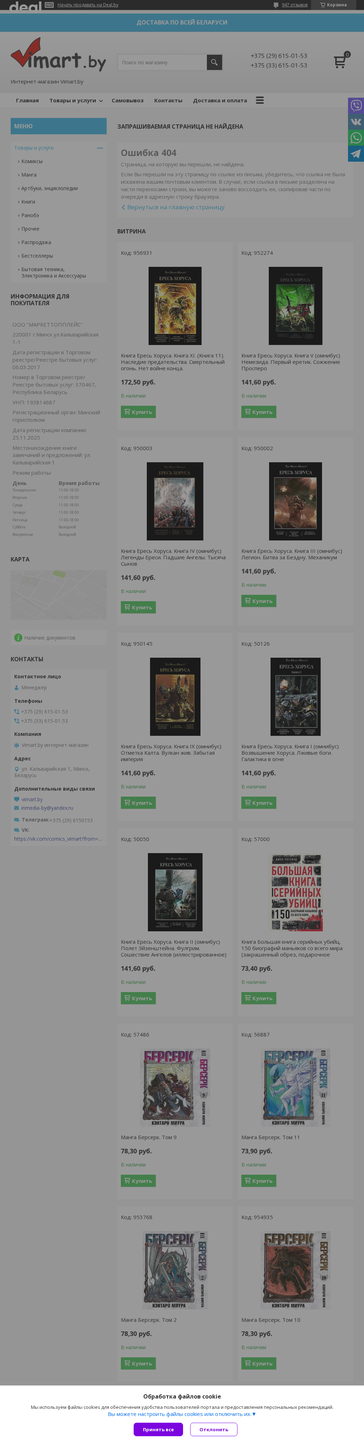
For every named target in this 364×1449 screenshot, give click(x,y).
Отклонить (213, 1429)
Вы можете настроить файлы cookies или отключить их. (179, 1414)
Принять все (158, 1429)
